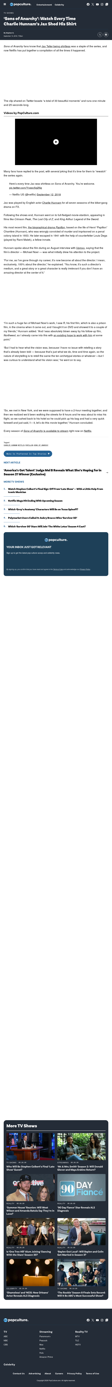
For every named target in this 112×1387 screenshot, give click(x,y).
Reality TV (81, 1331)
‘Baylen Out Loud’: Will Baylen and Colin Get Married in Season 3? (80, 1253)
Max (41, 1344)
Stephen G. (10, 33)
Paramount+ (45, 1336)
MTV (77, 1336)
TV (5, 1331)
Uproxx (80, 248)
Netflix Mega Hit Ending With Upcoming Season (35, 500)
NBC (6, 1340)
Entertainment (44, 4)
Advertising (35, 1373)
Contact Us (19, 1373)
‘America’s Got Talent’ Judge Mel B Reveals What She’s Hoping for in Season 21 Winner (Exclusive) (52, 472)
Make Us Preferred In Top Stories (27, 453)
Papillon (29, 445)
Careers (59, 1373)
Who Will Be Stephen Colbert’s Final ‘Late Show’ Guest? (30, 1168)
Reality (10, 1203)
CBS (6, 1344)
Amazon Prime (46, 1356)
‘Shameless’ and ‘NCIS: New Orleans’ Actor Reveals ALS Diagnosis (27, 1294)
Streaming (63, 1162)
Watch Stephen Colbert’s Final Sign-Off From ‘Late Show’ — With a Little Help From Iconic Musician (55, 490)
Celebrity (59, 4)
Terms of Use (58, 569)
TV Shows (9, 13)
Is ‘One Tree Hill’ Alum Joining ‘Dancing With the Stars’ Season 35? (28, 1253)
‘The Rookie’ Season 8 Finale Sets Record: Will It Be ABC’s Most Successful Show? (81, 1294)
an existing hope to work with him (73, 335)
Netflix (87, 431)
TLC (77, 1340)
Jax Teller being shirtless (56, 46)
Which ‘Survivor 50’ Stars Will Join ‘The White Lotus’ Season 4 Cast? (47, 526)
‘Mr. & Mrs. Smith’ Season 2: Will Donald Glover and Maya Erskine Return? (80, 1168)
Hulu (41, 1352)
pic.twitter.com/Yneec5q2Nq (25, 187)
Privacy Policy (85, 569)
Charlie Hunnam (51, 202)
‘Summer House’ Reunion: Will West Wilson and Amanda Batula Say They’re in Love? (30, 1210)
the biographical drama (46, 227)
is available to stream (45, 431)
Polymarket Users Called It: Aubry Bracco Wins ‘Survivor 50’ (42, 517)
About (48, 1373)
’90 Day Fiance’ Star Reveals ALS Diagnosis (76, 1209)
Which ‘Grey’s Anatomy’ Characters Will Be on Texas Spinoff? (43, 509)
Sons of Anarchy (41, 445)
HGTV (78, 1344)
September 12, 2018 (49, 194)
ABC (6, 1336)
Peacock (43, 1340)
